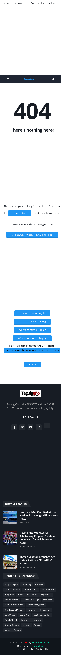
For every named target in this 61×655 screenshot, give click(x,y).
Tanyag (24, 620)
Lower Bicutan (11, 599)
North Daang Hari (35, 604)
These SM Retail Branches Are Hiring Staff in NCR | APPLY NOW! (37, 560)
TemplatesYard (40, 642)
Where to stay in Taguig (32, 329)
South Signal (11, 620)
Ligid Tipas (46, 594)
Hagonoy (9, 594)
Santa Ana (24, 614)
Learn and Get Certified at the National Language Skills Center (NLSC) (38, 515)
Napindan (47, 599)
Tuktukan (36, 620)
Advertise (54, 3)
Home (7, 3)
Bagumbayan (11, 584)
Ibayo (20, 594)
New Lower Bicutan (14, 604)
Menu (8, 79)
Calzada (39, 584)
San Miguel (10, 614)
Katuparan (32, 594)
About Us (21, 3)
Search (53, 79)
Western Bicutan (13, 630)
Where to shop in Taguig (32, 338)
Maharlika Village (31, 599)
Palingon (32, 609)
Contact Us (37, 3)
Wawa (37, 625)
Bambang (26, 584)
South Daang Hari (42, 614)
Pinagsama (45, 609)
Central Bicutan (12, 589)
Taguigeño (30, 79)
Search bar (20, 213)
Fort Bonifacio (47, 589)
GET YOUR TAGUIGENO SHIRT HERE (32, 234)
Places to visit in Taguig (32, 321)
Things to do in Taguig (32, 313)
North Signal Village (14, 609)
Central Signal (30, 589)
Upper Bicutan (12, 625)
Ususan (26, 625)
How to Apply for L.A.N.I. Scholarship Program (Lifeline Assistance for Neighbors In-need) (37, 537)
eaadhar (39, 646)
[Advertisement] (30, 40)
